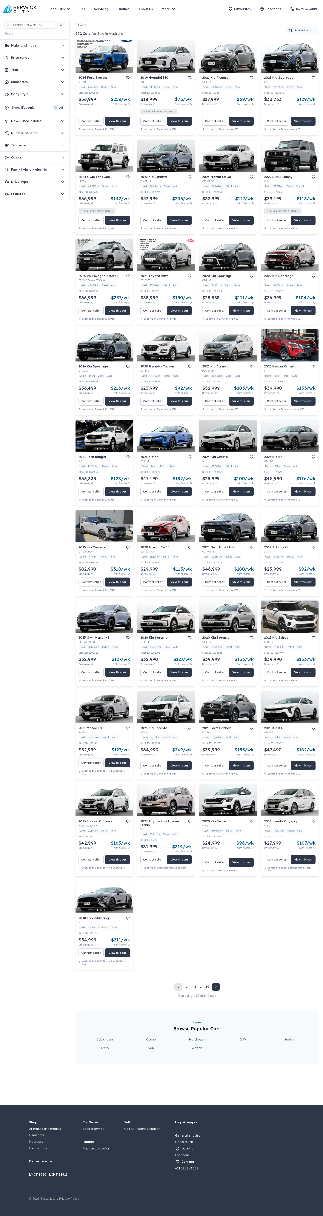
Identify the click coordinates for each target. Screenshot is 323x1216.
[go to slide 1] (98, 69)
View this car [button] (117, 121)
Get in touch (184, 1142)
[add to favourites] (128, 78)
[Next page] (216, 987)
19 (207, 987)
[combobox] (30, 25)
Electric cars (38, 1148)
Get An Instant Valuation (142, 1129)
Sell (82, 9)
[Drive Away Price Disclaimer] (92, 104)
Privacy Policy (69, 1198)
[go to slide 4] (108, 69)
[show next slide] (127, 60)
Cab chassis (105, 1039)
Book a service (93, 1129)
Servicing (101, 9)
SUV (243, 1039)
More (166, 9)
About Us (146, 9)
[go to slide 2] (101, 69)
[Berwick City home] (20, 8)
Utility (105, 1048)
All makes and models (45, 1129)
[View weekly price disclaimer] (129, 104)
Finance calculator (96, 1148)
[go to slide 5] (111, 69)
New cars (36, 1141)
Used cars (36, 1135)
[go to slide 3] (104, 69)
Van (151, 1048)
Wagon (197, 1048)
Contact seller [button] (91, 121)
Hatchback (197, 1039)
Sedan (289, 1039)
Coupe (151, 1039)
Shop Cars (57, 9)
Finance (124, 9)
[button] (61, 25)
